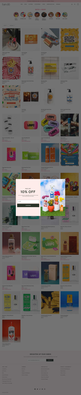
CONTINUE (28, 205)
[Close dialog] (63, 181)
